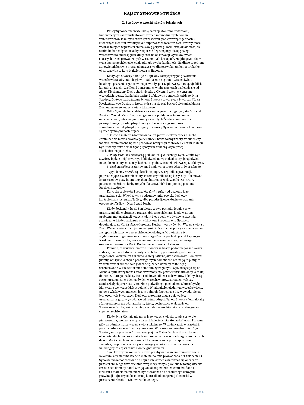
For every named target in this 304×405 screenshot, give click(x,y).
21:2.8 (101, 191)
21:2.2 (101, 76)
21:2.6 (101, 166)
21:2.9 (101, 208)
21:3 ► (200, 3)
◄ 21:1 (103, 3)
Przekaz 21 (152, 3)
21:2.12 (102, 352)
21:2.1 (101, 31)
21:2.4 (101, 135)
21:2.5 (101, 155)
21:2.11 (102, 316)
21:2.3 (101, 111)
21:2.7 (101, 171)
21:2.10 (102, 248)
